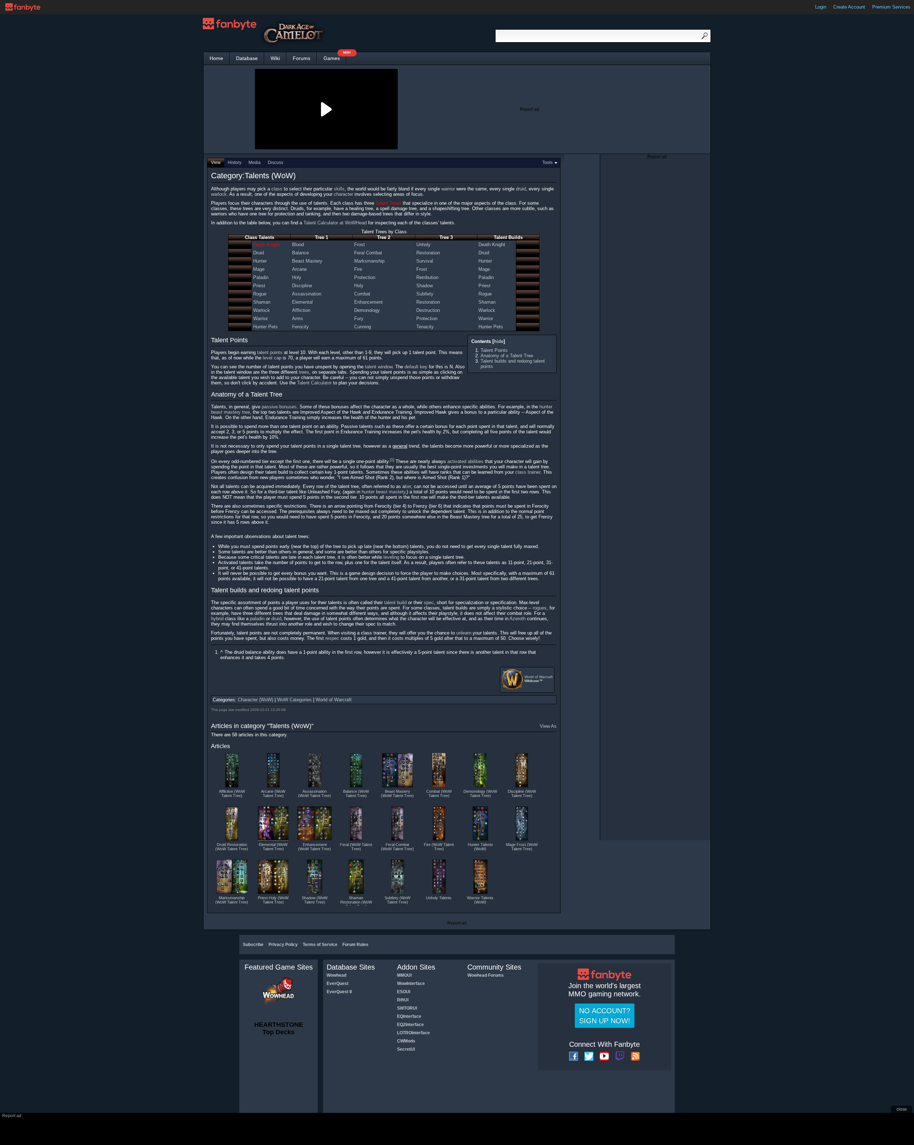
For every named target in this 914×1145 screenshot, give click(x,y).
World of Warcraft (538, 677)
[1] (392, 460)
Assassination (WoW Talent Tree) (314, 793)
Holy (296, 277)
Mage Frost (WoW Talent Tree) (522, 846)
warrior (448, 188)
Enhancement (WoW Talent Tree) (314, 846)
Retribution (427, 277)
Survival (424, 261)
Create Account (849, 7)
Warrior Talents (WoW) (480, 900)
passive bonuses (279, 406)
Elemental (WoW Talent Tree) (273, 846)
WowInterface (411, 983)
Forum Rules (355, 944)
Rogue (259, 294)
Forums (301, 58)
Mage (259, 269)
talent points (269, 352)
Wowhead (336, 975)
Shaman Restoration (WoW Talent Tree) (356, 901)
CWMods (406, 1041)
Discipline (302, 285)
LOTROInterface (413, 1032)
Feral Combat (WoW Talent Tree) (397, 846)
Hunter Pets (265, 326)
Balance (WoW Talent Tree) (356, 793)
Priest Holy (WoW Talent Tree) (273, 900)
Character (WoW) (255, 699)
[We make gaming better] (22, 7)
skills (339, 188)
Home (216, 58)
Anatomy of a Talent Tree (507, 355)
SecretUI (406, 1049)
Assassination (306, 294)
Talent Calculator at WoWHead (335, 222)
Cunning (362, 326)
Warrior (260, 318)
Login (820, 7)
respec (332, 638)
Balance (300, 252)
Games (334, 56)
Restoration (428, 252)
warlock (219, 194)
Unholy (423, 244)
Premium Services (891, 7)
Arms (297, 318)
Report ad (529, 109)
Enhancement (368, 302)
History (234, 162)
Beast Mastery (307, 261)
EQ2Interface (410, 1024)
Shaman (261, 302)
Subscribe (253, 944)
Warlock (261, 310)
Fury (358, 318)
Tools (547, 162)
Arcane (299, 269)
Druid (258, 252)
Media (254, 162)
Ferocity (300, 326)
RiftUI (402, 999)
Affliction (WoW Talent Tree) (232, 793)
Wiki (275, 58)
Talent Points (494, 350)
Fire (358, 269)
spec (429, 602)
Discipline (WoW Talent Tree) (522, 793)
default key (416, 366)
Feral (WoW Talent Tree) (356, 846)
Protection (364, 277)
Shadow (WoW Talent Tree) (314, 900)
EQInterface (409, 1016)
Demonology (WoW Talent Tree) (480, 793)
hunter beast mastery (383, 491)
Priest (259, 285)
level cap (272, 357)
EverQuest (337, 983)
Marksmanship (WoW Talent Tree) (231, 900)
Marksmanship (369, 261)
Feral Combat (368, 252)
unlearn (463, 633)
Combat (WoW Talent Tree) (439, 793)
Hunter (260, 261)
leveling (391, 557)
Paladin (260, 277)
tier (408, 486)
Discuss (275, 162)
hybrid (217, 618)
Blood (298, 244)
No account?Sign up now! (604, 1016)
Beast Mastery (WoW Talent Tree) (397, 793)
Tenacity (425, 326)
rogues (540, 608)
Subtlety (424, 294)
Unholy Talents (439, 898)
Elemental (302, 302)
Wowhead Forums (485, 975)
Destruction (428, 310)
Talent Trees (388, 203)
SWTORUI (407, 1008)
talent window (378, 366)
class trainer (527, 472)
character (343, 194)
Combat (362, 294)
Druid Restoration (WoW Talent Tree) (231, 846)
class (276, 188)
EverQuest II (339, 991)
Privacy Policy (283, 944)
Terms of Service (320, 944)
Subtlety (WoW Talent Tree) (397, 900)
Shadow (424, 285)
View (216, 162)
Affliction (301, 310)
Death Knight (266, 244)
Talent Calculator (314, 382)
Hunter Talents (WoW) (480, 846)
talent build (395, 602)
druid (521, 188)
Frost (359, 244)
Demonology (367, 310)
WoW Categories (294, 699)
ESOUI (403, 991)
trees (304, 372)
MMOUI (404, 975)
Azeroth (517, 618)
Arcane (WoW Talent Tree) (273, 793)
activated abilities (465, 461)
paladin (257, 618)
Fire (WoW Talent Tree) (439, 846)
